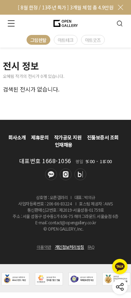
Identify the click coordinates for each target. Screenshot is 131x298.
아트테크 (66, 40)
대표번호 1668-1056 (45, 161)
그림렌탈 (38, 40)
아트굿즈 (93, 40)
